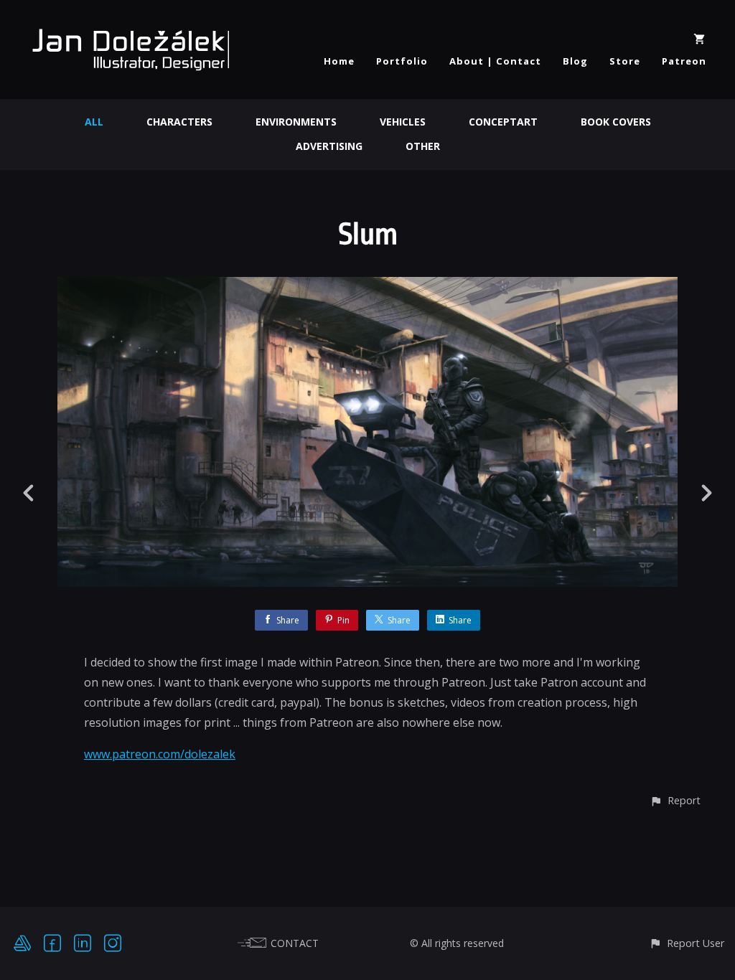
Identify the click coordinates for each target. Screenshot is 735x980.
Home (339, 61)
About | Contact (495, 61)
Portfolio (402, 61)
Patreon (684, 61)
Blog (575, 61)
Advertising (329, 146)
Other (423, 146)
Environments (296, 121)
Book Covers (616, 121)
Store (624, 61)
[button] (675, 800)
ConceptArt (503, 121)
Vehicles (403, 121)
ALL (94, 121)
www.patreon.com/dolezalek (159, 754)
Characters (179, 121)
